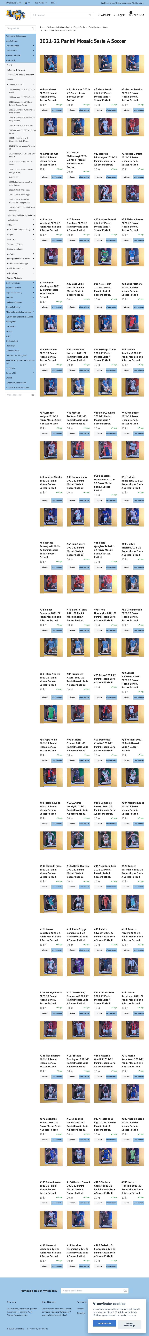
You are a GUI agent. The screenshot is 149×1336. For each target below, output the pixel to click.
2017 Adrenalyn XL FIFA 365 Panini (22, 97)
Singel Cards (10, 60)
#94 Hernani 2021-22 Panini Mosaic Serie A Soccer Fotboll (131, 745)
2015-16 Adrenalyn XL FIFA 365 (20, 125)
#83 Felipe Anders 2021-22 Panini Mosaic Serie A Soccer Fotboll (50, 679)
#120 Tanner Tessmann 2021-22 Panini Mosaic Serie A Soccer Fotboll (132, 871)
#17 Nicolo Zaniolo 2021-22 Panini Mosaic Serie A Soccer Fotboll (131, 159)
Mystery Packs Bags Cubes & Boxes (19, 317)
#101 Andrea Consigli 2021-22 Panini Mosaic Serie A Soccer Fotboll (77, 808)
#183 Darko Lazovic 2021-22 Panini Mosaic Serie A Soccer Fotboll (51, 1187)
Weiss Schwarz (12, 273)
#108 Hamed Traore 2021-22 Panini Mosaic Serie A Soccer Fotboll (51, 871)
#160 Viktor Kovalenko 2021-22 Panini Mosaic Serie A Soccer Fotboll (132, 998)
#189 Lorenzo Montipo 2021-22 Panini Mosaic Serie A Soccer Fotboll (132, 1187)
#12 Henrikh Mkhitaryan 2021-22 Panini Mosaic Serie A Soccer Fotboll (105, 159)
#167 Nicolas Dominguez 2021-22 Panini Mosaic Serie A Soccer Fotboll (78, 1061)
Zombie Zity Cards (14, 278)
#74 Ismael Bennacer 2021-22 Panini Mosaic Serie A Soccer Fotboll (50, 615)
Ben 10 (9, 65)
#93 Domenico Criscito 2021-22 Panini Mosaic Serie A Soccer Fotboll (105, 745)
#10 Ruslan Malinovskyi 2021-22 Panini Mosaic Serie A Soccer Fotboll (77, 160)
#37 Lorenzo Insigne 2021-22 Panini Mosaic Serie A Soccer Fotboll (50, 418)
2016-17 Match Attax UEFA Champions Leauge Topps (19, 201)
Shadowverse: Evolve (15, 249)
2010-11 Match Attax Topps (19, 194)
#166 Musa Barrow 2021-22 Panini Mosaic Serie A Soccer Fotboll (50, 1061)
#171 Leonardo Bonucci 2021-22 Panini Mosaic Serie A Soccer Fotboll (50, 1124)
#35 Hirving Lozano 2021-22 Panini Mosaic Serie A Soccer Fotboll (105, 355)
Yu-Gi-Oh (9, 297)
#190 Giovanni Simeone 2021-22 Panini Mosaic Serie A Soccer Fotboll (50, 1251)
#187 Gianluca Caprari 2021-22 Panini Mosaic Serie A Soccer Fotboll (105, 1187)
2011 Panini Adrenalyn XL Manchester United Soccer (19, 139)
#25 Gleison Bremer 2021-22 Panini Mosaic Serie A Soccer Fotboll (132, 225)
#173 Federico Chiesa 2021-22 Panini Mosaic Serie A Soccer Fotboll (77, 1124)
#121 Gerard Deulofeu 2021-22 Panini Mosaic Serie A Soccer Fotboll (50, 935)
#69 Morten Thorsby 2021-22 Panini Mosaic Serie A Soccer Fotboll (132, 549)
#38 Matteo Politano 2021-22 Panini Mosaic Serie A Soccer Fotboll (77, 418)
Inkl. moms (40, 2)
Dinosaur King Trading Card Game (20, 75)
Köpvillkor (81, 1313)
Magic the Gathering (14, 292)
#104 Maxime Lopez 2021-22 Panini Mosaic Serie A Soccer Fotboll (132, 808)
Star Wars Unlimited (13, 55)
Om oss (9, 378)
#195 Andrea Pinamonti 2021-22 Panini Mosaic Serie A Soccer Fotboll (78, 1251)
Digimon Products (13, 283)
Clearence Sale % (12, 351)
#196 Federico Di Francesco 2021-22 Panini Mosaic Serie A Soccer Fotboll (105, 1251)
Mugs (8, 336)
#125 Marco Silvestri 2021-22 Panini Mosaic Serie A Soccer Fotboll (105, 935)
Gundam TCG (11, 373)
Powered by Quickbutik (37, 1328)
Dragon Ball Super (13, 307)
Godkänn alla (104, 1323)
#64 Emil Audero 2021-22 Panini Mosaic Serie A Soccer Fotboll (76, 549)
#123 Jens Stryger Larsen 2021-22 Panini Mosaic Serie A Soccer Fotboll (77, 935)
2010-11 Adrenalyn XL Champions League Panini (22, 111)
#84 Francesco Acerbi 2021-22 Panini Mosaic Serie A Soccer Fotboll (77, 679)
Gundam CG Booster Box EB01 (18, 387)
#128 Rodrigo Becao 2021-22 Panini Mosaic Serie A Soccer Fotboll (51, 998)
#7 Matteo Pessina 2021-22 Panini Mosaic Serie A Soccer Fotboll (131, 95)
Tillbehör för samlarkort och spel (18, 312)
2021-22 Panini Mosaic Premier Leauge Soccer (21, 170)
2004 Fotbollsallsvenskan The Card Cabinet (20, 183)
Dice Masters (10, 326)
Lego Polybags (11, 41)
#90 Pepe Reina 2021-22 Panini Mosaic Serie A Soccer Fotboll (48, 745)
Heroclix (9, 331)
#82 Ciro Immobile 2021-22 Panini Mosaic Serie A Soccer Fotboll (131, 615)
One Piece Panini (12, 46)
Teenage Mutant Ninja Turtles (18, 259)
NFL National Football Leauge (18, 229)
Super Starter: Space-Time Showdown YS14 (20, 361)
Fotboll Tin (13, 177)
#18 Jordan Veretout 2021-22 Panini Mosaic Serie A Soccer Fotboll (50, 225)
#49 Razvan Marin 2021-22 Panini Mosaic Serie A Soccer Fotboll (77, 482)
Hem (42, 27)
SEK (53, 2)
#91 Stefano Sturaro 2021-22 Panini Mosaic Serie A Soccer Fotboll (77, 745)
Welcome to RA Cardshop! (16, 36)
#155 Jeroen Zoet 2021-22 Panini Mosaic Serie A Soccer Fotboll (104, 998)
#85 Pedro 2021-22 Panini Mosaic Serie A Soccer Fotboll (105, 678)
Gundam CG (10, 368)
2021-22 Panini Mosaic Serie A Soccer (20, 163)
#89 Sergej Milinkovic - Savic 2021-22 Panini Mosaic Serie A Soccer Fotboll (130, 680)
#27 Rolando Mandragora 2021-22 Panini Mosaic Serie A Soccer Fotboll (50, 290)
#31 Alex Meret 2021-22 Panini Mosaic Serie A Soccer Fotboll (102, 289)
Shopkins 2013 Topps (15, 244)
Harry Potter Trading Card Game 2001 (21, 215)
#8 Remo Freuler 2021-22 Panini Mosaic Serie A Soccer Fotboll (49, 159)
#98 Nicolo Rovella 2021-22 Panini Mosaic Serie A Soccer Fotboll (50, 808)
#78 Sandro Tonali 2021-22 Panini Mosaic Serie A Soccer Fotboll (77, 615)
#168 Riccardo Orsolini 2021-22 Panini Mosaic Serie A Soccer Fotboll (105, 1061)
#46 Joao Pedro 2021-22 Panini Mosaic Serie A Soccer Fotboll (130, 418)
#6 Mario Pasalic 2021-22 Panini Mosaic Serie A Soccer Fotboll (103, 95)
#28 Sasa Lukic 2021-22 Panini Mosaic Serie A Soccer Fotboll (75, 289)
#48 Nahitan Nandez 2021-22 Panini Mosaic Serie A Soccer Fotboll (51, 482)
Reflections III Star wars (16, 70)
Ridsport (10, 234)
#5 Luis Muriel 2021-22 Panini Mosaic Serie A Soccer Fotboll (78, 95)
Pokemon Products (13, 287)
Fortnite (10, 79)
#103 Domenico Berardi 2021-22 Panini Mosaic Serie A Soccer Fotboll (105, 808)
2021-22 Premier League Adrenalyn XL (22, 147)
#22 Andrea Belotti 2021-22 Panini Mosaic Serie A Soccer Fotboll (105, 225)
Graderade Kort (12, 341)
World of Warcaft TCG (15, 268)
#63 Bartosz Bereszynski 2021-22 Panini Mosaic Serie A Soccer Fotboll (50, 550)
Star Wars (10, 254)
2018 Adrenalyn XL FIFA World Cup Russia (22, 131)
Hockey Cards (12, 220)
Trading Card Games (14, 302)
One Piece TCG (11, 50)
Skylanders (11, 239)
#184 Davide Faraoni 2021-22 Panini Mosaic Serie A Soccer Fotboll (78, 1187)
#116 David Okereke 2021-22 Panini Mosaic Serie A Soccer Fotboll (78, 871)
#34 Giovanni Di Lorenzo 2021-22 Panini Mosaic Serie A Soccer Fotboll (77, 355)
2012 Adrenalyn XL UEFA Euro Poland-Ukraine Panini (20, 103)
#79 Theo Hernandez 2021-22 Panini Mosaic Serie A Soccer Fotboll (105, 615)
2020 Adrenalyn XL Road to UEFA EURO (22, 90)
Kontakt (80, 1308)
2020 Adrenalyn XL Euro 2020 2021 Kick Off (22, 155)
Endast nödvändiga (129, 1324)
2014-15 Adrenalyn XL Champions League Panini (22, 119)
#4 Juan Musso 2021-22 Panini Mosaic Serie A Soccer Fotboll (48, 95)
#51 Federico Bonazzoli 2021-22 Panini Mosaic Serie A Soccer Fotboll (132, 482)
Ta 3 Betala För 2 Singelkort (16, 355)
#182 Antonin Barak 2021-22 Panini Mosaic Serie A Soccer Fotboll (132, 1124)
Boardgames (11, 321)
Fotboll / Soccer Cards (15, 84)
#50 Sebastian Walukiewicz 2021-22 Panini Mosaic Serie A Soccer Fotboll (104, 483)
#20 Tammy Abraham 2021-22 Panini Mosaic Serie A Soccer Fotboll (77, 225)
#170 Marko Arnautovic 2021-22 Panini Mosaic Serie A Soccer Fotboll (132, 1061)
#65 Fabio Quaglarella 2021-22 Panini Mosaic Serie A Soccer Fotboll (104, 550)
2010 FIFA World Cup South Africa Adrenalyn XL (22, 208)
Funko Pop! (10, 346)
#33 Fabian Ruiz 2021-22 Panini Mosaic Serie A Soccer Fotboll (48, 355)
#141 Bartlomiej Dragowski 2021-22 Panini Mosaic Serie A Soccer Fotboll (78, 998)
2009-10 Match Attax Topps (19, 190)
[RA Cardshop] (16, 15)
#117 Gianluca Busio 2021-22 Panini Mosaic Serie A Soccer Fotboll (105, 871)
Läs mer (45, 110)
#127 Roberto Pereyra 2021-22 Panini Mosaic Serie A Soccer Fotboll (132, 935)
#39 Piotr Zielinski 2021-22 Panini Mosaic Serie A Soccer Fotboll (104, 418)
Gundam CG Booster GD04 (16, 383)
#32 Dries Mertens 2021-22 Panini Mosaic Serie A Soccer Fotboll (131, 289)
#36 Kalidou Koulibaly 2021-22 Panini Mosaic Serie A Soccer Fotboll (132, 355)
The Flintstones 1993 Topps (17, 263)
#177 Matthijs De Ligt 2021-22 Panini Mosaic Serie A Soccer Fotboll (105, 1124)
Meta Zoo (11, 225)
